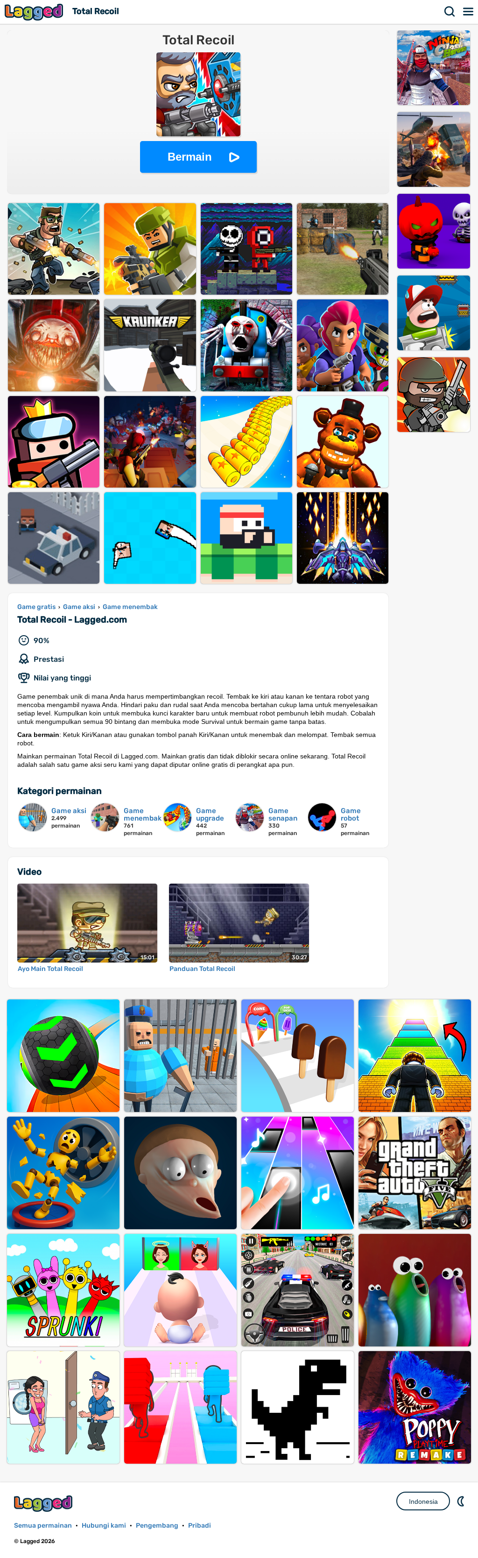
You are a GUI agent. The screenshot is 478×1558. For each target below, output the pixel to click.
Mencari (450, 11)
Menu (468, 11)
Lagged (35, 12)
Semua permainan (43, 1526)
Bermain (190, 156)
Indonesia (423, 1501)
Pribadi (199, 1526)
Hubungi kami (104, 1526)
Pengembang (157, 1526)
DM (461, 1501)
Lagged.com (44, 1504)
